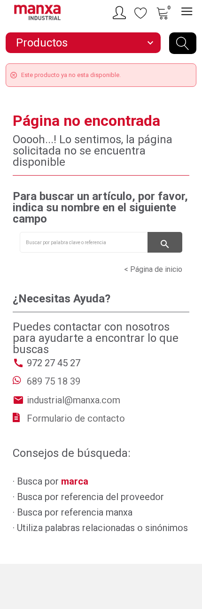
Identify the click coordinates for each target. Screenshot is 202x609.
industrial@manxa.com (73, 400)
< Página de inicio (153, 269)
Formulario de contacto (76, 418)
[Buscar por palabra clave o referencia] (182, 43)
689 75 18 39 (53, 381)
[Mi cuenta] (121, 12)
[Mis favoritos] (141, 12)
